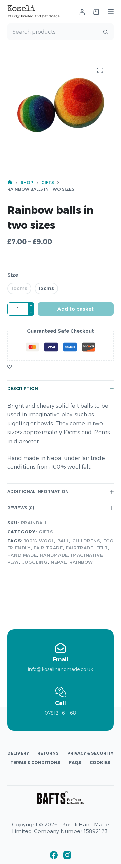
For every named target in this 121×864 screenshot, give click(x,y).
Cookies (100, 762)
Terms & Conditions (35, 762)
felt (102, 547)
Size (12, 275)
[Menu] (111, 12)
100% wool (39, 540)
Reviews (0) (20, 507)
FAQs (75, 762)
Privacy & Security (90, 753)
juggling (35, 562)
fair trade (48, 547)
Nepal (58, 562)
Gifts (46, 531)
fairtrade (79, 547)
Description (22, 388)
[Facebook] (54, 855)
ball (63, 540)
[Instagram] (67, 855)
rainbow (81, 562)
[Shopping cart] (96, 12)
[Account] (82, 12)
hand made (22, 555)
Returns (48, 753)
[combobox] (52, 31)
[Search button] (105, 32)
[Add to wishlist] (9, 366)
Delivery (18, 753)
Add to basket (75, 309)
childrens (86, 540)
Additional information (38, 491)
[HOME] (9, 182)
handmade (54, 555)
